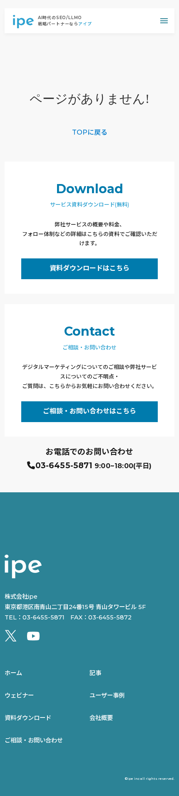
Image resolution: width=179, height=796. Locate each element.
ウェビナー (19, 695)
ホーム (13, 673)
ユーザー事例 (107, 695)
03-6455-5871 (63, 465)
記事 (95, 673)
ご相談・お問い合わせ (34, 740)
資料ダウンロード (28, 718)
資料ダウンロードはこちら (89, 268)
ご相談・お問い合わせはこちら (89, 411)
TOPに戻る (89, 132)
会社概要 (101, 718)
